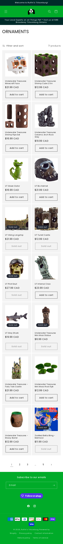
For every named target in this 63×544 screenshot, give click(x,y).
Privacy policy (25, 533)
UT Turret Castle (42, 235)
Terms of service (40, 538)
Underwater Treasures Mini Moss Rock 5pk (45, 385)
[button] (6, 11)
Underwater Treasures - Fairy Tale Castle (16, 385)
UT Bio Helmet (41, 186)
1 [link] (11, 464)
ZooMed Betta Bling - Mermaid (45, 436)
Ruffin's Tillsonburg (30, 529)
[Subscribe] (54, 485)
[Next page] (51, 464)
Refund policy (24, 538)
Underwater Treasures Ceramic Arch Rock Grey (45, 134)
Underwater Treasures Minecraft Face (15, 82)
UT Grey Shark (12, 333)
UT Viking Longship (14, 235)
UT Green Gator (12, 186)
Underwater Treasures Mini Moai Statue (45, 334)
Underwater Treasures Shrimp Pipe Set (15, 133)
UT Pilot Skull (11, 284)
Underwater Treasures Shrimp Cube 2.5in (45, 82)
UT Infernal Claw (43, 284)
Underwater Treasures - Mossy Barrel (16, 436)
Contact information (44, 533)
